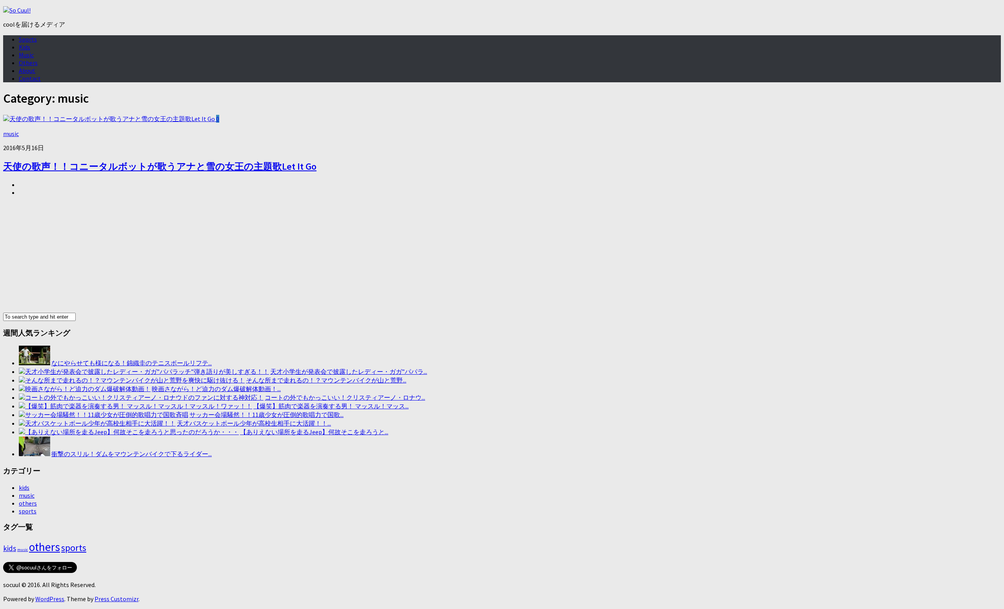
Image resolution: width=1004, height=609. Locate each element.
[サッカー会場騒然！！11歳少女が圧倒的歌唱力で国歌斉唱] (103, 415)
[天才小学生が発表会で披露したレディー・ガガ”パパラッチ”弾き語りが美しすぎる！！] (144, 371)
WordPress (49, 599)
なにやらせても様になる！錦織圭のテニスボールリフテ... (131, 363)
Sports (28, 39)
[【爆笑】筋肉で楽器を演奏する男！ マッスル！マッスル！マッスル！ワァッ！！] (135, 406)
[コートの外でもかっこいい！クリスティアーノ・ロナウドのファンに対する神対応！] (141, 397)
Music (26, 55)
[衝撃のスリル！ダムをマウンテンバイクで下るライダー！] (34, 454)
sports (27, 511)
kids (24, 487)
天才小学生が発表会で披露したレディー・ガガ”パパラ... (348, 371)
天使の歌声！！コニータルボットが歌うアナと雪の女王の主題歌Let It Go (159, 166)
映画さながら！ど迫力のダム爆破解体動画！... (216, 389)
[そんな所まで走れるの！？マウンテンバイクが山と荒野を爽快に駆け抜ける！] (132, 380)
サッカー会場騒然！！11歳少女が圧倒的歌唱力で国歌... (266, 415)
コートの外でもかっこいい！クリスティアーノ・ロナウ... (345, 397)
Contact (30, 78)
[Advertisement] (238, 257)
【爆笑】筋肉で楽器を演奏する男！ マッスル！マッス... (331, 406)
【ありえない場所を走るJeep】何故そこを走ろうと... (314, 432)
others (28, 503)
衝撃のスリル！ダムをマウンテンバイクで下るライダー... (131, 454)
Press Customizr (116, 599)
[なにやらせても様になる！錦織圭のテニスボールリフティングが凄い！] (34, 363)
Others (28, 63)
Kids (24, 47)
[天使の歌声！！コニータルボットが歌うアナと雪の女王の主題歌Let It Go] (109, 119)
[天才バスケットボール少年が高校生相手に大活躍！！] (97, 423)
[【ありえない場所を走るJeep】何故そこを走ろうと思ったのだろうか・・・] (129, 432)
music (11, 134)
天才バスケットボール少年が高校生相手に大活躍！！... (254, 423)
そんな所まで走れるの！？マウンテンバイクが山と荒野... (326, 380)
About (27, 70)
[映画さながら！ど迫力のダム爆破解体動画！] (85, 389)
